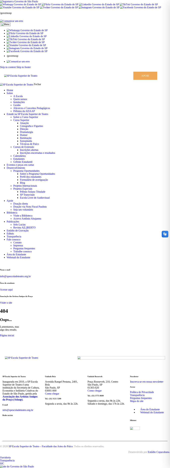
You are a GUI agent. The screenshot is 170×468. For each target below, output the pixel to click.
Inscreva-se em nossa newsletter (146, 381)
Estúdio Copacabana (158, 452)
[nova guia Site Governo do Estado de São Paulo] (19, 1)
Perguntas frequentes (141, 398)
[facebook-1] (5, 263)
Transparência (137, 395)
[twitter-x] (10, 263)
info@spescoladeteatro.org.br (15, 276)
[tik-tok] (12, 263)
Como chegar (52, 393)
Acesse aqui (6, 289)
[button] (27, 30)
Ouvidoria (5, 457)
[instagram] (2, 263)
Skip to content (8, 67)
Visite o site (6, 302)
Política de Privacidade (142, 392)
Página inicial (7, 335)
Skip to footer (23, 67)
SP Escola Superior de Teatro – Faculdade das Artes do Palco (41, 446)
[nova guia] (11, 21)
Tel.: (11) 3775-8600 (95, 396)
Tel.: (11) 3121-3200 (53, 399)
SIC (2, 463)
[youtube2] (8, 263)
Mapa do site (136, 401)
